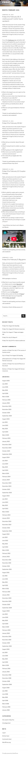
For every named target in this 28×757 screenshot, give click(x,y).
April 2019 (5, 662)
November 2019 (6, 639)
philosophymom (6, 358)
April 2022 (5, 547)
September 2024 (7, 454)
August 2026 (6, 380)
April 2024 (5, 470)
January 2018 (6, 710)
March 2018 (5, 703)
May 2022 (5, 543)
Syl (3, 355)
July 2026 (5, 384)
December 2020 (6, 598)
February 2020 (6, 630)
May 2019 (5, 659)
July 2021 (4, 575)
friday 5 (7, 2)
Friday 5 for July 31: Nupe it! (9, 337)
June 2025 (5, 425)
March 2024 (5, 473)
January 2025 (6, 441)
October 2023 (6, 489)
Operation (19, 284)
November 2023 (6, 486)
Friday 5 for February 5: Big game (14, 259)
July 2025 (5, 422)
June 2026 (5, 387)
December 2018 (6, 675)
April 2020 (5, 623)
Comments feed (6, 739)
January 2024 (6, 479)
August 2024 (6, 457)
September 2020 (7, 607)
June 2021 (5, 579)
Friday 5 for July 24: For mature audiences (13, 340)
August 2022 (5, 534)
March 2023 (5, 511)
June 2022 (5, 540)
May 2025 (5, 428)
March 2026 (5, 396)
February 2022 (6, 553)
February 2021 (6, 591)
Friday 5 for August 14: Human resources (13, 329)
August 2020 (6, 611)
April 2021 (5, 585)
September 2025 (7, 416)
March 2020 (5, 627)
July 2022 (5, 537)
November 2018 (6, 678)
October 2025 (6, 412)
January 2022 (6, 556)
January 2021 (5, 595)
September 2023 (7, 492)
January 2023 (6, 518)
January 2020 (6, 633)
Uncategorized (6, 723)
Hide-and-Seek (11, 297)
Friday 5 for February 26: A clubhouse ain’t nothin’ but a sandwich (12, 19)
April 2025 (5, 432)
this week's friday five (8, 720)
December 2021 (6, 560)
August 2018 (5, 687)
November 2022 (6, 524)
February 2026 (6, 400)
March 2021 (5, 588)
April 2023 (5, 508)
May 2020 (5, 620)
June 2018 (5, 694)
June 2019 (5, 655)
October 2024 (6, 451)
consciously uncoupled (8, 210)
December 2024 (6, 444)
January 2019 (6, 671)
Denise (4, 369)
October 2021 (6, 566)
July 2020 (5, 614)
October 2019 (6, 643)
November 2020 (6, 601)
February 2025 (6, 438)
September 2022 (7, 531)
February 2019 (6, 668)
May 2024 (5, 467)
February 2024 (6, 476)
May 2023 (5, 505)
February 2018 (6, 707)
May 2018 (5, 697)
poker (14, 286)
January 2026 (6, 403)
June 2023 (5, 502)
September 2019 (7, 646)
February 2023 (6, 515)
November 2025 (6, 409)
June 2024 (5, 464)
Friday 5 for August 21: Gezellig (10, 326)
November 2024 (6, 448)
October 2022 (6, 528)
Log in (4, 732)
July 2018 (4, 691)
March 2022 (5, 550)
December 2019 (6, 636)
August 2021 (5, 572)
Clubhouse (11, 40)
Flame (22, 294)
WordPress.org (6, 742)
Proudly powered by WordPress (10, 753)
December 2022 (6, 521)
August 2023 (6, 496)
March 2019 (5, 665)
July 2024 (5, 460)
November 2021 (6, 563)
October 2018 (6, 681)
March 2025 (5, 435)
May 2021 (5, 582)
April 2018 (5, 700)
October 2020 (6, 604)
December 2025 (6, 406)
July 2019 (4, 652)
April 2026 (5, 393)
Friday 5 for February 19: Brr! (12, 123)
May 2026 (5, 390)
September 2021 (7, 569)
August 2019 (5, 649)
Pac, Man (15, 292)
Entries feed (5, 736)
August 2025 (6, 419)
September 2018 (7, 684)
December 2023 (6, 483)
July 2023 (5, 499)
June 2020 (5, 617)
